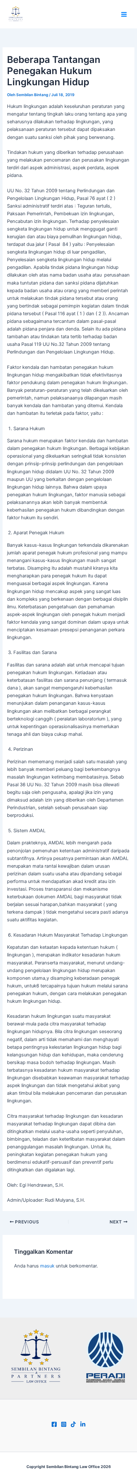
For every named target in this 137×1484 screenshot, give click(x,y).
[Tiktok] (73, 1424)
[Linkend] (83, 1424)
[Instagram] (64, 1424)
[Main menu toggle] (124, 14)
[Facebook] (54, 1424)
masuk (47, 1266)
